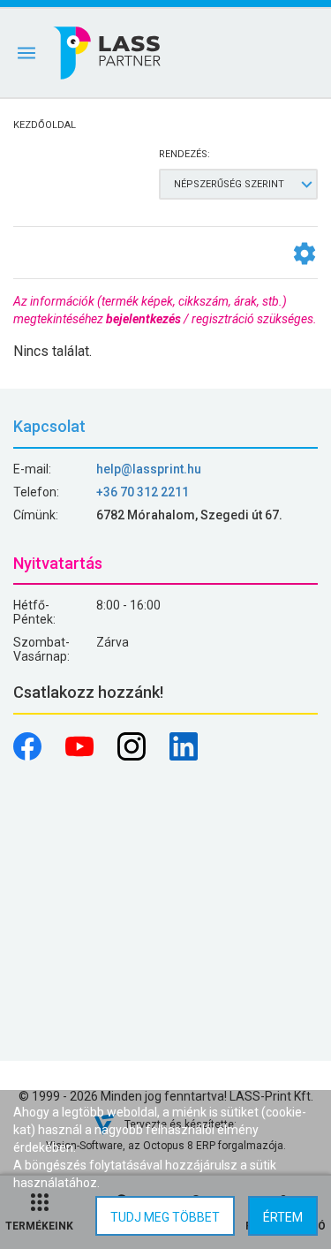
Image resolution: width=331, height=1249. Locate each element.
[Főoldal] (108, 52)
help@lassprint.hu (148, 469)
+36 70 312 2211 (142, 492)
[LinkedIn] (183, 756)
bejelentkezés (143, 319)
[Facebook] (28, 756)
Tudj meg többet (165, 1217)
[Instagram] (132, 756)
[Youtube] (80, 756)
